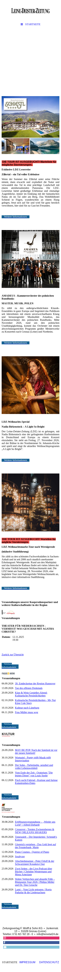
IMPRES (24, 962)
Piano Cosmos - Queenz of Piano (32, 852)
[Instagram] (4, 938)
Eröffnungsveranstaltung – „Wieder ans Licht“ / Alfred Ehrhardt (35, 823)
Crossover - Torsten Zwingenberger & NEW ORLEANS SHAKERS (34, 831)
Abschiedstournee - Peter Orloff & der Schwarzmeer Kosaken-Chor (34, 862)
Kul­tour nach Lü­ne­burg (27, 707)
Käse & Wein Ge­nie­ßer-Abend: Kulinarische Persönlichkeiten (31, 694)
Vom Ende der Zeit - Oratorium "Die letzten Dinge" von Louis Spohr (34, 774)
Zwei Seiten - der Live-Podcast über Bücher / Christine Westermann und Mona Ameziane (33, 871)
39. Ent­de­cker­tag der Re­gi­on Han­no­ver (35, 683)
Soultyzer (20, 856)
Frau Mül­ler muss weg (26, 712)
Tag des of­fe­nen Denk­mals (28, 688)
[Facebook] (4, 942)
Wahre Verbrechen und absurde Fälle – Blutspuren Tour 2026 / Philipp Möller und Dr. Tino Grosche (35, 882)
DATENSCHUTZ (49, 962)
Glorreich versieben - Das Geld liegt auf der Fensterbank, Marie (35, 846)
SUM (32, 962)
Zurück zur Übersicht (13, 654)
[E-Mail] (4, 947)
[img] (30, 10)
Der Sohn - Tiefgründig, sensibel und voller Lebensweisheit (34, 766)
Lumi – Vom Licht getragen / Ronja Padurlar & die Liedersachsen (33, 891)
